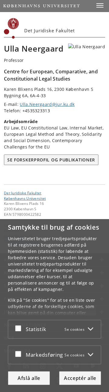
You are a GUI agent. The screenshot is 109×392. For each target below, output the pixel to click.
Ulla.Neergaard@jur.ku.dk (47, 104)
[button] (100, 5)
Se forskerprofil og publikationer (51, 160)
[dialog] (54, 305)
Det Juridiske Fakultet (22, 192)
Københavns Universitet (25, 198)
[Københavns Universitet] (11, 28)
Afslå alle (29, 378)
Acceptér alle (80, 378)
